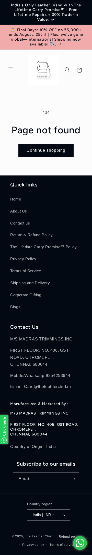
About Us (18, 211)
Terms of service (62, 544)
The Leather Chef (38, 536)
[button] (11, 70)
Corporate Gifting (25, 295)
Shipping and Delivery (30, 283)
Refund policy (69, 536)
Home (15, 199)
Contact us (20, 223)
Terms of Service (25, 271)
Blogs (15, 307)
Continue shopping (46, 150)
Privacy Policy (23, 259)
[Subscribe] (73, 479)
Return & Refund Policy (31, 235)
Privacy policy (33, 544)
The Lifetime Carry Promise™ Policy (43, 247)
